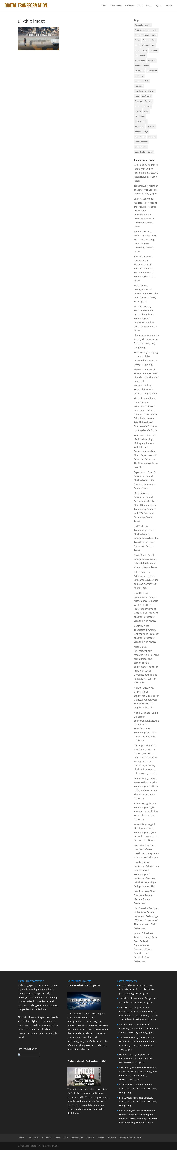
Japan (137, 96)
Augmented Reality (142, 35)
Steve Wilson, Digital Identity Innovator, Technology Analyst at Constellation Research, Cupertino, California (146, 832)
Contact (90, 1137)
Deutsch (169, 6)
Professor (138, 101)
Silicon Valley (140, 116)
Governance (139, 70)
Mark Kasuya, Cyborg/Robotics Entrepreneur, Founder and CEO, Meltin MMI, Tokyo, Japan (146, 293)
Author (137, 40)
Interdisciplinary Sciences (144, 91)
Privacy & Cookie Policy (130, 1137)
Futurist (138, 65)
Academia (139, 25)
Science (138, 111)
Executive (151, 60)
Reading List (77, 1137)
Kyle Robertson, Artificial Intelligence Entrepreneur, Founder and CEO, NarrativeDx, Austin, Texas (146, 580)
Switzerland (139, 126)
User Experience (141, 142)
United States (140, 137)
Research (148, 101)
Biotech (146, 40)
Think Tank (151, 126)
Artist (155, 30)
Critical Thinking (148, 45)
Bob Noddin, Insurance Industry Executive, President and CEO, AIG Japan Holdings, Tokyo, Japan (146, 172)
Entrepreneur (140, 60)
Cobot (137, 45)
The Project (115, 6)
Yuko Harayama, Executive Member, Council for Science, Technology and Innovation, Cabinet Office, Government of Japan (145, 318)
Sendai (146, 111)
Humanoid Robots (142, 81)
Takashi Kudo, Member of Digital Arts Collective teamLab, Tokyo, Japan (146, 189)
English (157, 6)
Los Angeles (146, 96)
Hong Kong (139, 76)
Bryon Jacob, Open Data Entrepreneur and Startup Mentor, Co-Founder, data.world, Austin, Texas (146, 480)
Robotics (138, 106)
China (154, 40)
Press (148, 6)
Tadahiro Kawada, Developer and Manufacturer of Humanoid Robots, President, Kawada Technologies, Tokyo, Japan (145, 268)
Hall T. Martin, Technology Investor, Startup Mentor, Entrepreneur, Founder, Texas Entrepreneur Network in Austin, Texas (146, 538)
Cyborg (137, 50)
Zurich (150, 152)
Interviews (129, 6)
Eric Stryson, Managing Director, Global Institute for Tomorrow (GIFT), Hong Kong (138, 1101)
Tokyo (145, 131)
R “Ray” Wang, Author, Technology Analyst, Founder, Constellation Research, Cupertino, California (146, 811)
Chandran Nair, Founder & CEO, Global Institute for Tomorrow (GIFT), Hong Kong (138, 1088)
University (152, 137)
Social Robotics (140, 121)
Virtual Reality (140, 152)
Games (146, 65)
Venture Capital (141, 147)
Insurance (139, 86)
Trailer (104, 6)
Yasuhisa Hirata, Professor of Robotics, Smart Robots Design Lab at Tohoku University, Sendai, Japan (138, 1028)
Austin (154, 35)
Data (145, 50)
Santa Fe (147, 106)
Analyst (148, 25)
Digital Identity (140, 55)
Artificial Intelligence (143, 30)
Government (152, 70)
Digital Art (154, 50)
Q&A (140, 6)
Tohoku (138, 131)
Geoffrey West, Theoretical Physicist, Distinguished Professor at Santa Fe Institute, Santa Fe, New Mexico (146, 633)
